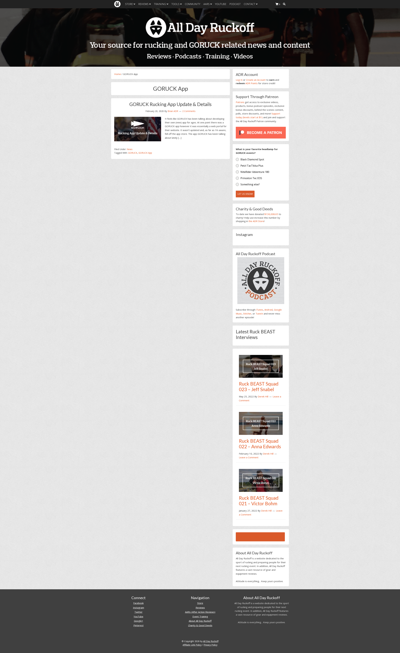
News (129, 149)
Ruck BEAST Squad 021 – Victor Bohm (258, 500)
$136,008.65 (271, 214)
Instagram (138, 607)
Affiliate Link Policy (192, 644)
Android (268, 309)
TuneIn (259, 313)
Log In (239, 79)
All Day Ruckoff (210, 641)
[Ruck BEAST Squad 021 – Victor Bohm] (261, 480)
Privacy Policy (210, 644)
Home (117, 74)
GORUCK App (145, 152)
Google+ (138, 620)
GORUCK (132, 152)
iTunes (259, 309)
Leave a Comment (248, 457)
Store (200, 603)
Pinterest (138, 625)
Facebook (138, 603)
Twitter (138, 611)
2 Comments (188, 111)
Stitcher (247, 313)
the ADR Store (256, 221)
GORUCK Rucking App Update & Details (170, 104)
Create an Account (256, 79)
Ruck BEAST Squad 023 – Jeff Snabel (258, 386)
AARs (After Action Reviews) (200, 611)
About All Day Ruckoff (200, 620)
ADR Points (251, 83)
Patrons (240, 102)
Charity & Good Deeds (200, 625)
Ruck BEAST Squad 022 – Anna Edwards (260, 443)
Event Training (200, 616)
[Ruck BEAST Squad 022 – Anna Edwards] (261, 423)
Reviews (200, 607)
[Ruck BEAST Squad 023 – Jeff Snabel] (261, 366)
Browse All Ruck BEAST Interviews (260, 536)
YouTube (138, 616)
